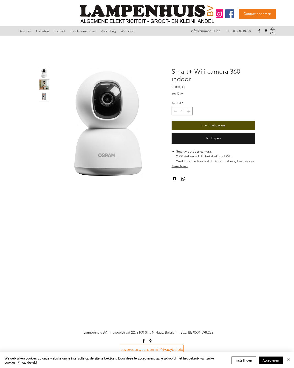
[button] (272, 31)
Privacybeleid (27, 362)
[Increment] (189, 111)
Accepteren (271, 360)
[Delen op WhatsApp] (183, 178)
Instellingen (243, 360)
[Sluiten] (288, 360)
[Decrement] (175, 111)
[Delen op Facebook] (174, 178)
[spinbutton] (182, 111)
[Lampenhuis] (218, 13)
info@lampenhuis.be (205, 31)
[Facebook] (229, 13)
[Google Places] (266, 31)
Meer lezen (180, 166)
